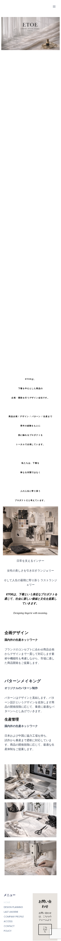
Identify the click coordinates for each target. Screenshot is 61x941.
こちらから (45, 929)
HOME (7, 902)
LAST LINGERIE (11, 912)
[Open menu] (54, 6)
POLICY (7, 930)
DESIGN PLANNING (13, 907)
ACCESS (8, 921)
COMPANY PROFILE (14, 916)
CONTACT (9, 926)
